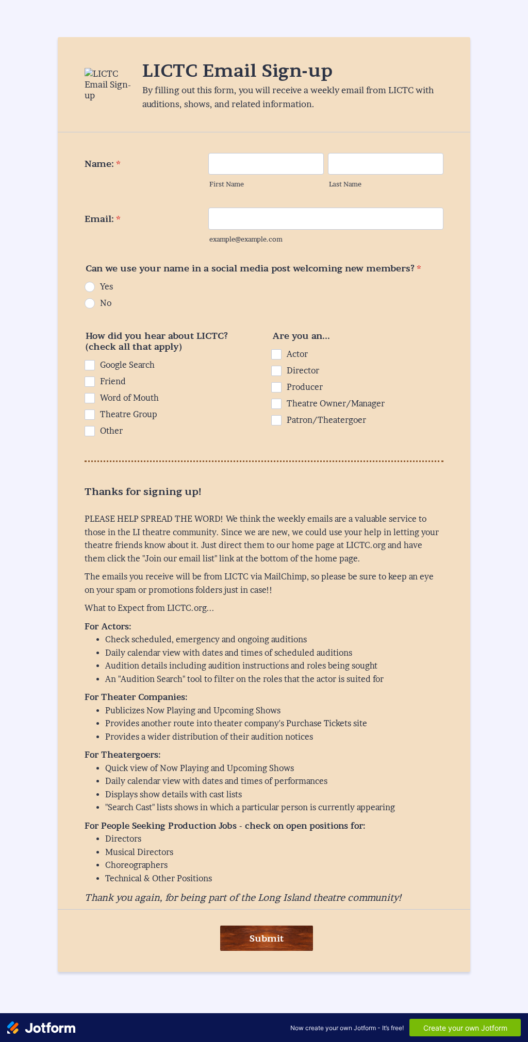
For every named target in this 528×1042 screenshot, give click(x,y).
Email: (103, 218)
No (105, 303)
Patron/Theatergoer (326, 420)
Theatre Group (128, 414)
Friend (113, 381)
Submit (267, 938)
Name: (103, 163)
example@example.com (246, 239)
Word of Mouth (129, 398)
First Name (226, 184)
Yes (106, 287)
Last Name (345, 184)
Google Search (127, 365)
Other (111, 431)
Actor (297, 354)
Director (303, 370)
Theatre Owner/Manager (336, 403)
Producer (305, 387)
